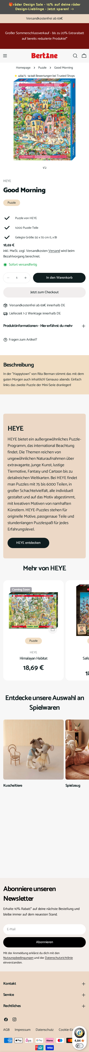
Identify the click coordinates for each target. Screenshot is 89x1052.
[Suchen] (75, 55)
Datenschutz (45, 1030)
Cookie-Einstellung (72, 1030)
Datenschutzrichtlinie (59, 957)
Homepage (23, 67)
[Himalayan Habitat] (33, 610)
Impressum (22, 1030)
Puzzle (42, 67)
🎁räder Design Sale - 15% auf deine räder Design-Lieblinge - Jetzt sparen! (45, 7)
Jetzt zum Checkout (44, 292)
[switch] (79, 1045)
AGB (6, 1030)
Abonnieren (44, 942)
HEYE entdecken (28, 543)
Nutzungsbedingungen (18, 957)
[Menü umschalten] (5, 55)
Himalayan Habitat (33, 658)
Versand (54, 251)
